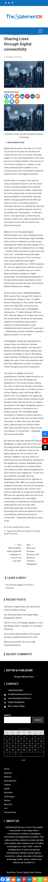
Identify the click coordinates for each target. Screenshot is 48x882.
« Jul (23, 760)
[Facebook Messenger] (11, 101)
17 (18, 745)
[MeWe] (32, 96)
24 (18, 750)
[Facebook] (6, 96)
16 (13, 745)
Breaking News (19, 527)
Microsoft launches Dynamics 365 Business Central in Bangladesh (33, 554)
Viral (25, 872)
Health (7, 788)
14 (41, 741)
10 (18, 741)
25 (24, 750)
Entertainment (10, 781)
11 (24, 741)
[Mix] (37, 96)
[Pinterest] (27, 96)
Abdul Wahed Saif (18, 531)
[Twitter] (11, 96)
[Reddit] (17, 96)
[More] (17, 101)
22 (7, 750)
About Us (8, 804)
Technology (9, 796)
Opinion (27, 527)
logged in (21, 585)
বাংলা (5, 808)
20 (35, 745)
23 (13, 750)
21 (41, 745)
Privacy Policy (10, 812)
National (7, 777)
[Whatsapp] (6, 101)
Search (7, 715)
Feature (7, 784)
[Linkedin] (22, 96)
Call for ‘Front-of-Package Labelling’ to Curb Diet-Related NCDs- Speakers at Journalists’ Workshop (23, 626)
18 (24, 745)
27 (35, 750)
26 (30, 750)
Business (8, 773)
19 (30, 745)
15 (7, 745)
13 (35, 741)
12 (30, 741)
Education (8, 792)
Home (6, 769)
